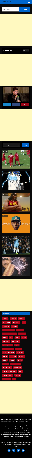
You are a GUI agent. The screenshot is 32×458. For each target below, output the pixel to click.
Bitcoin (21, 318)
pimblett (20, 352)
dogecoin (20, 330)
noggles (18, 348)
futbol (5, 337)
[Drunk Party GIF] (16, 94)
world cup (6, 379)
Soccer (21, 356)
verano (17, 375)
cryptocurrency (8, 330)
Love (16, 345)
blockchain (6, 322)
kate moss (6, 341)
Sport (5, 360)
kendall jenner (7, 345)
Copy (25, 144)
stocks (12, 360)
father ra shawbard (9, 333)
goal (17, 337)
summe (20, 360)
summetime (17, 367)
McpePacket (6, 2)
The (20, 371)
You (14, 379)
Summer (5, 363)
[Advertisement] (16, 30)
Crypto (14, 326)
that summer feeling (9, 371)
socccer (13, 356)
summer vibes (7, 367)
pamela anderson (8, 352)
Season (5, 356)
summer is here (15, 363)
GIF (11, 337)
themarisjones (7, 375)
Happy (24, 337)
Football (22, 333)
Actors (5, 318)
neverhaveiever (8, 348)
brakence (16, 322)
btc (24, 322)
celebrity (6, 326)
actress (13, 318)
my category (6, 313)
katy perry (15, 341)
